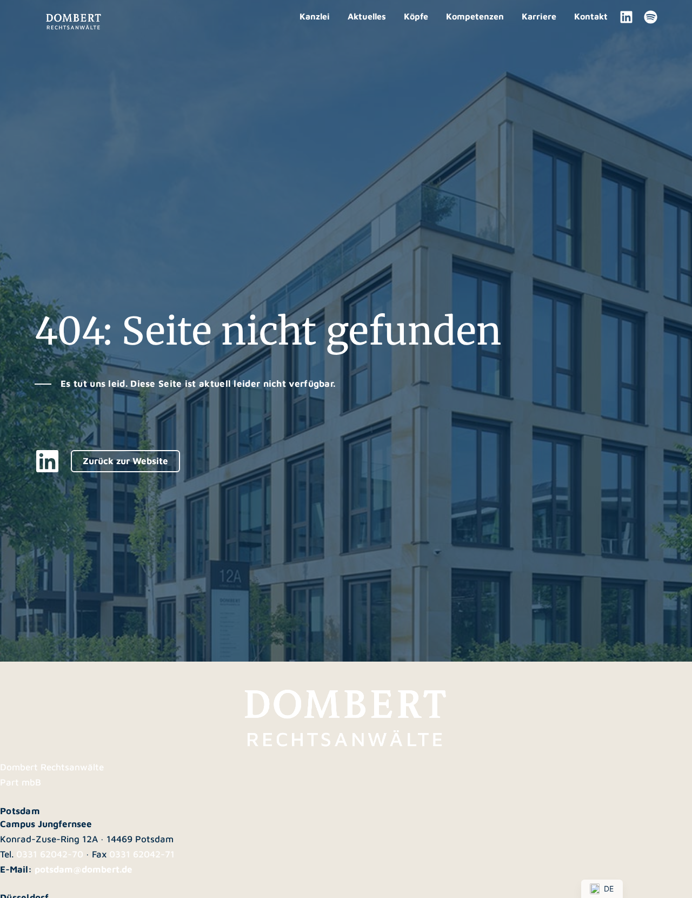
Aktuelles (367, 16)
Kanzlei (315, 16)
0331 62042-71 (142, 854)
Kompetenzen (475, 16)
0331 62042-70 (49, 854)
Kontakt (591, 16)
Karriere (539, 16)
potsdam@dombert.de (83, 869)
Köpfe (416, 16)
